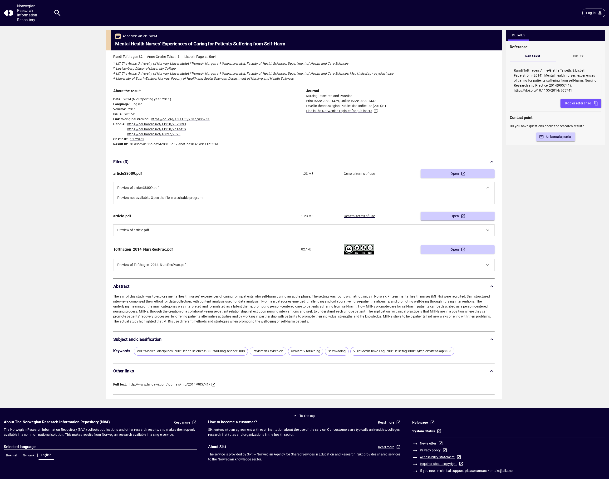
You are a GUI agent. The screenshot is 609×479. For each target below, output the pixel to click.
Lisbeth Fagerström (199, 57)
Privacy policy (430, 450)
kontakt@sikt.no (500, 471)
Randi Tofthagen (125, 57)
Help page (420, 422)
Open (455, 174)
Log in (591, 13)
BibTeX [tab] (578, 56)
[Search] (57, 13)
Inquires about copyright (438, 464)
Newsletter (428, 443)
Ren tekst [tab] (532, 56)
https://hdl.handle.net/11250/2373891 (156, 124)
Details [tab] (518, 35)
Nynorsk (29, 455)
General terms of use (359, 174)
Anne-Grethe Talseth (162, 57)
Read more (182, 422)
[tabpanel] (555, 80)
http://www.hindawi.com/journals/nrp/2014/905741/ (169, 384)
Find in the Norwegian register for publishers (339, 111)
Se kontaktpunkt (558, 137)
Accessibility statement (437, 457)
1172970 (137, 139)
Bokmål (11, 455)
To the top (307, 416)
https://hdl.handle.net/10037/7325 (153, 134)
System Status (423, 431)
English (46, 455)
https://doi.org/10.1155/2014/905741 (180, 119)
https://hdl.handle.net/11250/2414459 (156, 129)
